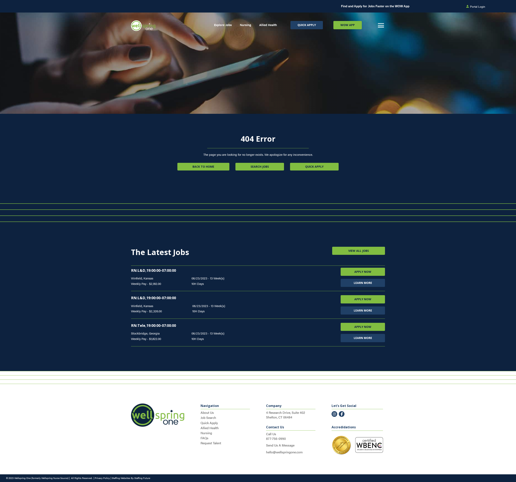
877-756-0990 (276, 438)
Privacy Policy (102, 478)
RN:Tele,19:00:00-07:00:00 (153, 325)
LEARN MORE (363, 283)
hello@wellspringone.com (284, 452)
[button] (306, 25)
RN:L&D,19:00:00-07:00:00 (153, 270)
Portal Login (477, 6)
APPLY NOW (362, 272)
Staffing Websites (121, 478)
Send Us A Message (280, 445)
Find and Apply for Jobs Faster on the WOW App (375, 6)
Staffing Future (142, 478)
